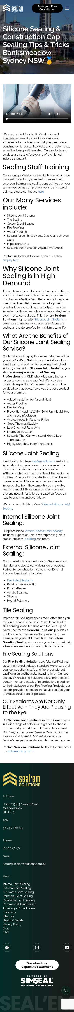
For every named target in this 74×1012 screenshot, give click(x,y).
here (41, 191)
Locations (9, 912)
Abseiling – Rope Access (19, 908)
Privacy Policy (12, 924)
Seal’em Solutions (43, 461)
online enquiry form (20, 751)
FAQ (6, 932)
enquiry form (11, 260)
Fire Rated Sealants (20, 580)
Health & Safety (13, 920)
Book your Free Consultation (47, 8)
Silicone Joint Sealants (49, 319)
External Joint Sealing (17, 888)
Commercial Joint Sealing (19, 904)
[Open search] (65, 990)
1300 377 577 (11, 848)
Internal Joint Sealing (16, 884)
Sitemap (8, 916)
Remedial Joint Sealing (18, 896)
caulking (30, 539)
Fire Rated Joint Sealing (18, 892)
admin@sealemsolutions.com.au (24, 864)
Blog (6, 928)
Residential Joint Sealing (19, 900)
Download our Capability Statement (37, 965)
